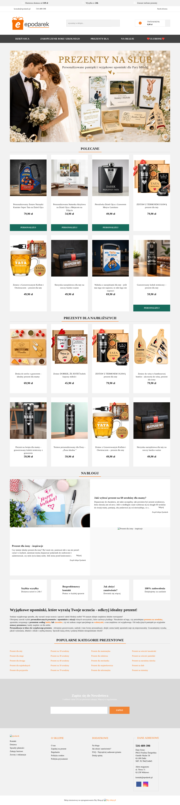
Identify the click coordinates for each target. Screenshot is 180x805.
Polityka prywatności (59, 759)
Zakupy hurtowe (16, 751)
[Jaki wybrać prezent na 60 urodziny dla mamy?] (50, 503)
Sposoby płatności (17, 748)
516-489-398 (41, 9)
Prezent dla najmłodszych (20, 665)
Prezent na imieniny (140, 670)
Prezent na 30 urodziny (60, 656)
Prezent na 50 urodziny (60, 665)
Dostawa (13, 745)
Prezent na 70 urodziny (60, 670)
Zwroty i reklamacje (18, 755)
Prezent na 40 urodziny (60, 661)
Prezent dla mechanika (100, 661)
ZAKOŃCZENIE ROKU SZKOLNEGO (60, 39)
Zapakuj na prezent (58, 749)
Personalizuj (28, 227)
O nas (53, 746)
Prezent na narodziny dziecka (143, 661)
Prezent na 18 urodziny (60, 651)
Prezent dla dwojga (17, 661)
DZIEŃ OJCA (22, 39)
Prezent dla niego (17, 656)
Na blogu (95, 746)
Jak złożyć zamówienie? (101, 749)
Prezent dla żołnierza (99, 656)
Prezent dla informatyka (100, 670)
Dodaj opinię (97, 756)
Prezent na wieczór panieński (143, 656)
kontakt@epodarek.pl (22, 9)
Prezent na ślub (138, 665)
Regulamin (55, 752)
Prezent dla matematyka (100, 651)
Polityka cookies (57, 756)
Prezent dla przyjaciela (19, 670)
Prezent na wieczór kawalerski (144, 651)
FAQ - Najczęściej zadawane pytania (106, 752)
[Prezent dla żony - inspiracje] (130, 551)
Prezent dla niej (16, 651)
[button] (57, 738)
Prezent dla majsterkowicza (102, 665)
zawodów (59, 622)
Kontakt (13, 741)
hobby (48, 622)
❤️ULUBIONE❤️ (156, 39)
